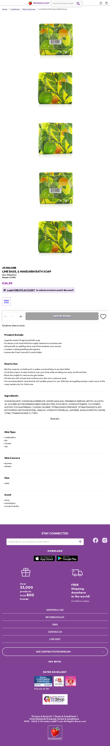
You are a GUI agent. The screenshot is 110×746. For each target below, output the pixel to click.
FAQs (55, 624)
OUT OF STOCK (62, 316)
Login (10, 290)
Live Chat (55, 639)
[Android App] (67, 560)
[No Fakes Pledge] (70, 684)
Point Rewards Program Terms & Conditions (54, 718)
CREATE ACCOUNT (24, 290)
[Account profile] (101, 3)
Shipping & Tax (55, 610)
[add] (21, 316)
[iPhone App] (44, 560)
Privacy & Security (42, 716)
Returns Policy (55, 617)
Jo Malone (9, 267)
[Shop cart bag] (106, 3)
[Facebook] (95, 540)
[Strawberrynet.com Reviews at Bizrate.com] (43, 686)
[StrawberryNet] (39, 3)
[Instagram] (105, 540)
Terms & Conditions (65, 716)
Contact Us (55, 632)
